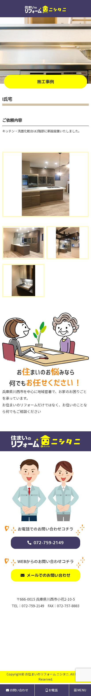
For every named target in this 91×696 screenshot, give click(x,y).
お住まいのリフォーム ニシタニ (47, 674)
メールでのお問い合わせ (48, 575)
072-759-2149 (49, 543)
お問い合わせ (18, 690)
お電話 (53, 690)
